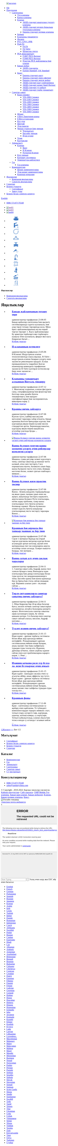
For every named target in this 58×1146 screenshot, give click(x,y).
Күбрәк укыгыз (19, 341)
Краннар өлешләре (26, 174)
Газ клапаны (23, 165)
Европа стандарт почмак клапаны (38, 32)
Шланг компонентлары (28, 169)
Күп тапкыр (22, 155)
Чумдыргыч (28, 131)
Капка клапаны (24, 17)
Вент (25, 148)
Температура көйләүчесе (28, 160)
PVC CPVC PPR (24, 42)
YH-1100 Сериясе (31, 99)
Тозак (19, 138)
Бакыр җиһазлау (35, 795)
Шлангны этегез (30, 51)
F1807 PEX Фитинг (32, 56)
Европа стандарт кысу (33, 75)
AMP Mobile (39, 792)
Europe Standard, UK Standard (36, 70)
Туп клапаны (23, 15)
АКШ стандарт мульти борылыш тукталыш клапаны (38, 28)
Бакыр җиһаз (23, 66)
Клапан (20, 20)
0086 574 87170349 (15, 203)
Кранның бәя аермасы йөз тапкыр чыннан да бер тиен (28, 529)
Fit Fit (25, 46)
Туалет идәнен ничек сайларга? (30, 628)
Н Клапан (27, 150)
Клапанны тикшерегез (27, 37)
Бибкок (20, 34)
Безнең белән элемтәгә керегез (20, 194)
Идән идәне (28, 136)
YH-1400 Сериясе (31, 107)
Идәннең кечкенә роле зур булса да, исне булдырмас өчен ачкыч (31, 664)
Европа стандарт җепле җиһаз (36, 80)
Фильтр (20, 39)
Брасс (19, 73)
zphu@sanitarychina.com (17, 785)
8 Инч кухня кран (25, 119)
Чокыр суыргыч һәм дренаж (30, 128)
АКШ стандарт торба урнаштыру (38, 90)
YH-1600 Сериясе (31, 112)
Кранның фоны (21, 698)
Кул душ (21, 121)
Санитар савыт (19, 92)
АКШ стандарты (30, 68)
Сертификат (17, 189)
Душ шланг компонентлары (30, 172)
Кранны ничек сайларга (26, 409)
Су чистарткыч (13, 772)
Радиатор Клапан (31, 153)
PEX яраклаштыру (25, 54)
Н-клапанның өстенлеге (26, 346)
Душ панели (23, 126)
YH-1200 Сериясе (31, 102)
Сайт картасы (26, 792)
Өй (7, 8)
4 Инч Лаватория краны (28, 116)
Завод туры (17, 191)
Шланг (20, 114)
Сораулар (10, 184)
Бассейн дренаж (30, 133)
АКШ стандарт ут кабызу (34, 87)
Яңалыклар (11, 177)
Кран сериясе (23, 95)
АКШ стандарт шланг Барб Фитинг (39, 85)
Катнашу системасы (26, 157)
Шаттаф (21, 124)
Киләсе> (7, 729)
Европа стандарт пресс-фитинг (37, 78)
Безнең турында (13, 186)
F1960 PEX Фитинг (32, 58)
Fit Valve (26, 49)
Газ (13, 162)
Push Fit (20, 44)
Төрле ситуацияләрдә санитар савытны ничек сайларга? (29, 595)
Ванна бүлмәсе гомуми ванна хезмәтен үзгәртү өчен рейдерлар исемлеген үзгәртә (31, 448)
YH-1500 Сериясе (31, 109)
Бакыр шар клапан (18, 795)
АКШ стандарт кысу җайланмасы (38, 83)
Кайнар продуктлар (10, 792)
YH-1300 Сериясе (31, 104)
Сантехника (17, 13)
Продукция (11, 10)
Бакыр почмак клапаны (12, 797)
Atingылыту (17, 143)
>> (12, 729)
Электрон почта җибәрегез (13, 802)
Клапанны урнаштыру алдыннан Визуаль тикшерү (28, 380)
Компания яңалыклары (22, 179)
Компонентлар (18, 167)
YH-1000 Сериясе (31, 97)
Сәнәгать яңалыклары (22, 182)
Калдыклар (22, 140)
